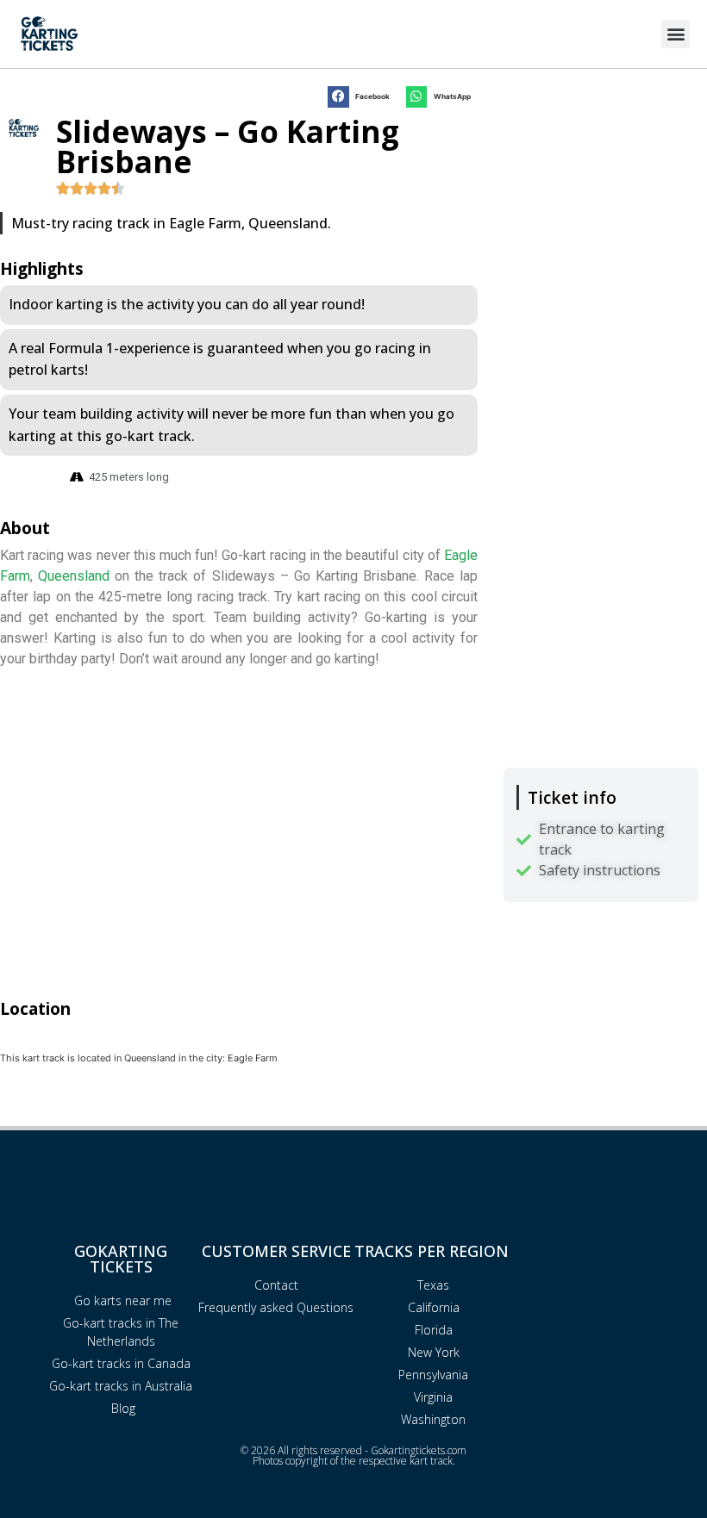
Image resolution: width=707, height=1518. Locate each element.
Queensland (73, 576)
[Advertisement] (601, 181)
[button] (675, 34)
